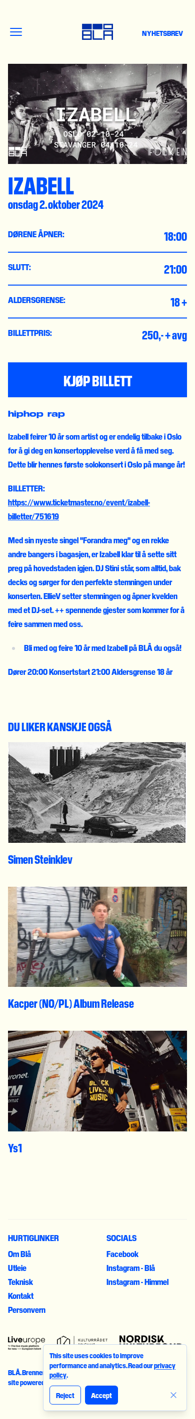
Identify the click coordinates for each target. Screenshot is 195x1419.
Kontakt (21, 1295)
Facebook (122, 1254)
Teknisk (20, 1281)
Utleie (17, 1267)
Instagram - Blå (130, 1267)
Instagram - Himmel (137, 1281)
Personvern (27, 1309)
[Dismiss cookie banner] (173, 1395)
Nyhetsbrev (162, 32)
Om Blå (19, 1254)
